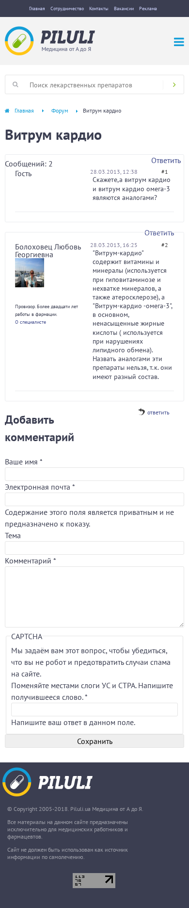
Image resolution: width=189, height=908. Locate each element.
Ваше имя (23, 461)
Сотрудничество (67, 8)
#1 (164, 171)
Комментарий (30, 560)
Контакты (99, 8)
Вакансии (124, 8)
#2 (164, 244)
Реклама (148, 8)
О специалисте (30, 322)
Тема (13, 535)
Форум (59, 110)
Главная (37, 8)
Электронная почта (40, 487)
